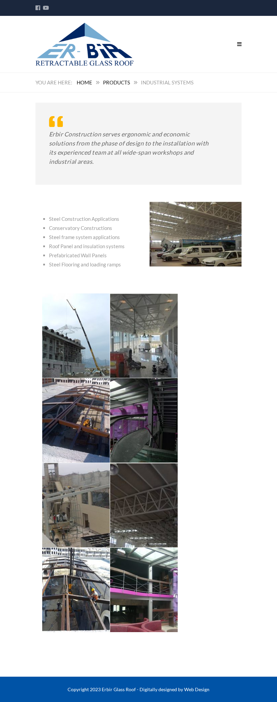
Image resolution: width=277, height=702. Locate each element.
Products (116, 82)
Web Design (196, 689)
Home (84, 82)
